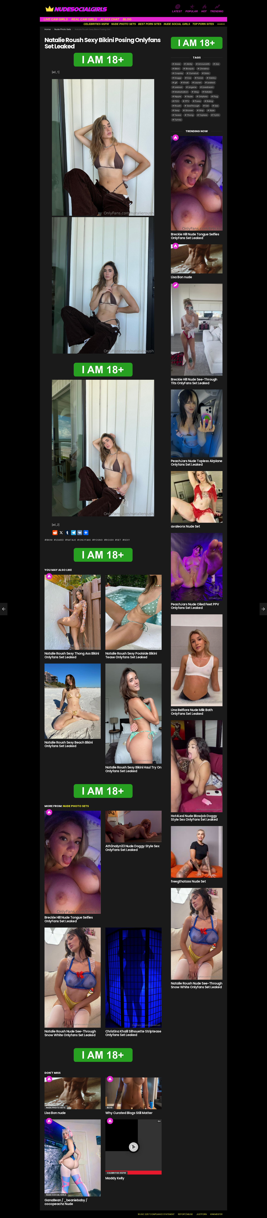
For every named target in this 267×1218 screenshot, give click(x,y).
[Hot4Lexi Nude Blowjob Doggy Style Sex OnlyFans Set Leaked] (196, 766)
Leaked (60, 539)
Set (119, 539)
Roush (110, 539)
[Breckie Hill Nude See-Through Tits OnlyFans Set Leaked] (196, 330)
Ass (217, 64)
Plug (216, 96)
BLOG (127, 19)
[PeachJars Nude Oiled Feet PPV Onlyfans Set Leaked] (196, 567)
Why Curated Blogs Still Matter (128, 1113)
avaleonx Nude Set (185, 526)
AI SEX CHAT (110, 19)
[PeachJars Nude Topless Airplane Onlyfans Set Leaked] (196, 423)
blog (109, 1107)
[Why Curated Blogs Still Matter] (133, 1093)
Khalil (186, 82)
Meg (196, 91)
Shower (189, 110)
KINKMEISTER (216, 1214)
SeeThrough (193, 105)
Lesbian (178, 87)
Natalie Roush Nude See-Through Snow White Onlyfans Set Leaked (70, 1033)
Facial (200, 77)
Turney (178, 119)
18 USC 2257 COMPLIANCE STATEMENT (156, 1214)
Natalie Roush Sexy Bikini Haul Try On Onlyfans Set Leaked (133, 769)
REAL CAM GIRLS (84, 19)
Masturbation (181, 91)
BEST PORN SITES (149, 24)
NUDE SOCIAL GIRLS (177, 24)
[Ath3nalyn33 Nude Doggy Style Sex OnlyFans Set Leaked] (133, 826)
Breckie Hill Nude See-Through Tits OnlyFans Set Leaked (194, 381)
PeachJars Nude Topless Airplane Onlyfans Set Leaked (196, 463)
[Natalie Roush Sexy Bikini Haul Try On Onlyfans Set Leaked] (133, 714)
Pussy (198, 101)
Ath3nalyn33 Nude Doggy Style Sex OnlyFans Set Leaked (132, 848)
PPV (187, 101)
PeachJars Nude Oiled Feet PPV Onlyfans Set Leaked (195, 606)
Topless (203, 115)
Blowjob (190, 68)
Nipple (178, 96)
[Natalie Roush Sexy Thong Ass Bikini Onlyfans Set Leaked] (72, 612)
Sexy (127, 539)
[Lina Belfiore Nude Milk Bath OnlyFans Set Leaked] (196, 660)
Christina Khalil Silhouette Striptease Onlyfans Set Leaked (133, 1033)
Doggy (178, 77)
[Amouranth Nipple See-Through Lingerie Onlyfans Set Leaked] (3, 609)
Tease (178, 115)
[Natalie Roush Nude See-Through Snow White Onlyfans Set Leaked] (72, 978)
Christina (204, 68)
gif (176, 82)
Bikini (50, 539)
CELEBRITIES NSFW (96, 24)
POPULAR (191, 11)
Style (212, 110)
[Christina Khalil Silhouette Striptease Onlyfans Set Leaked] (133, 978)
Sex (216, 105)
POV (177, 101)
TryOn (216, 115)
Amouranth (204, 64)
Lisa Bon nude (55, 1113)
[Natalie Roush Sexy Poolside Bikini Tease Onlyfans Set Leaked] (133, 612)
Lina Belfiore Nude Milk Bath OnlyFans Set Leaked (192, 712)
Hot (49, 576)
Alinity (189, 64)
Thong (190, 115)
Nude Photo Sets (76, 806)
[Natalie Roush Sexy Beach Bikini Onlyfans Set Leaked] (72, 701)
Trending (175, 285)
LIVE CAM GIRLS (56, 19)
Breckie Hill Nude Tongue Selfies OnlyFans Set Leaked (68, 919)
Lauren (198, 82)
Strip (201, 110)
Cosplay (179, 73)
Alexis (177, 64)
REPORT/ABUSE (185, 1214)
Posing (98, 539)
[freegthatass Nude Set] (196, 852)
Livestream (207, 87)
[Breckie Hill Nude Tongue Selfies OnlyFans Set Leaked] (72, 862)
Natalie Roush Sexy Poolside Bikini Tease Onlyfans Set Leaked (131, 655)
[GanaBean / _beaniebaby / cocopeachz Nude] (72, 1158)
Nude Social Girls (56, 1194)
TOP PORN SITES (203, 24)
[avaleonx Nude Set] (196, 497)
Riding (210, 101)
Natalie (71, 539)
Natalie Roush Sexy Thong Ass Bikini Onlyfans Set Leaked (71, 655)
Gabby (212, 77)
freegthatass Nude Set (188, 881)
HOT (204, 11)
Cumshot (193, 73)
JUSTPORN (201, 1214)
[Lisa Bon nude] (72, 1093)
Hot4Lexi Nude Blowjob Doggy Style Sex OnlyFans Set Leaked (194, 818)
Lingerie (192, 87)
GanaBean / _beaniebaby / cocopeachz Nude (65, 1202)
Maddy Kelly (114, 1178)
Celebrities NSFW (116, 1172)
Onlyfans (85, 539)
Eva (189, 77)
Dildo (206, 73)
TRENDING (216, 11)
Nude (190, 96)
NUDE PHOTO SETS (123, 24)
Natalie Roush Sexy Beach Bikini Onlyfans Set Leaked (68, 744)
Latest (177, 11)
